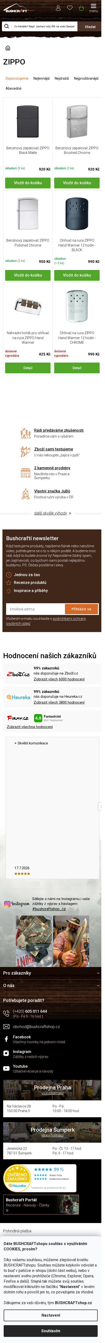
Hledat (90, 27)
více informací (52, 1093)
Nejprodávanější (86, 78)
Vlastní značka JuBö (52, 491)
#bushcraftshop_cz (49, 909)
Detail (27, 368)
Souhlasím (50, 1331)
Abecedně (13, 88)
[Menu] (93, 8)
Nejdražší (62, 78)
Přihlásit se (81, 608)
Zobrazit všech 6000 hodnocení (59, 679)
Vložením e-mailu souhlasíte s (46, 621)
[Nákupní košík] (81, 7)
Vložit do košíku (28, 183)
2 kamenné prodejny (52, 468)
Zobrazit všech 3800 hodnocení (59, 702)
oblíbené (70, 7)
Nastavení (51, 1315)
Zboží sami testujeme (53, 449)
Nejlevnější (41, 78)
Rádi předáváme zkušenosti (59, 430)
